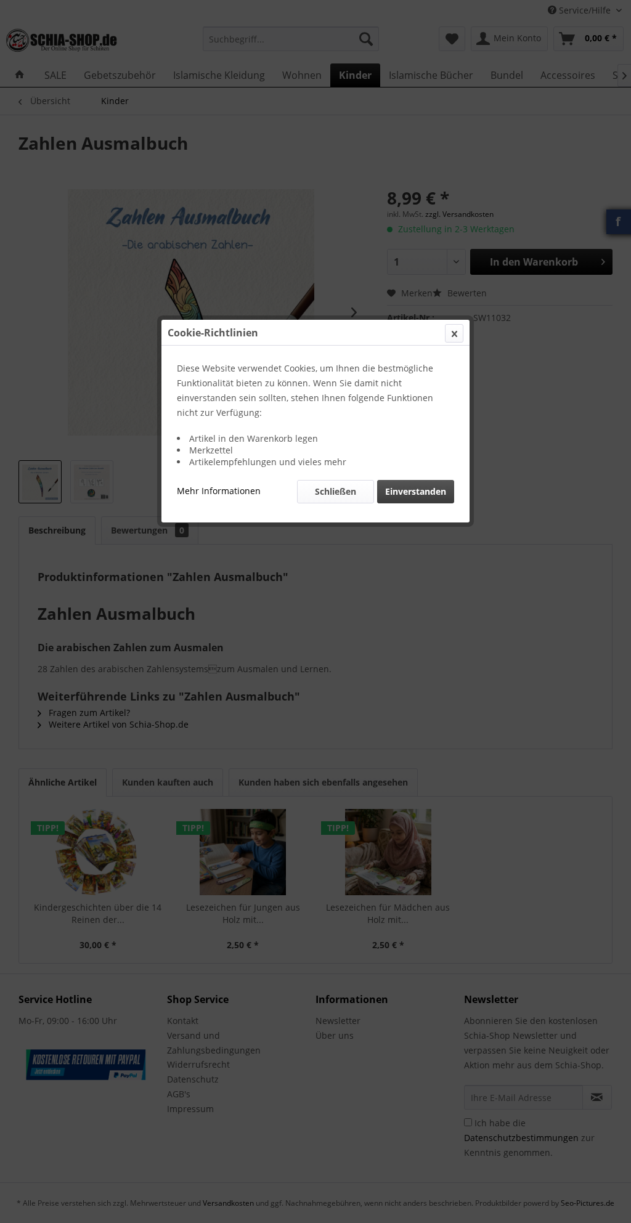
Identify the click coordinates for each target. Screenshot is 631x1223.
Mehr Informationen (219, 491)
